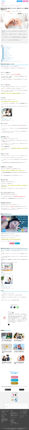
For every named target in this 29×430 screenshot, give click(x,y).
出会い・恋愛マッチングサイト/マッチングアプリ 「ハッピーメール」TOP (5, 412)
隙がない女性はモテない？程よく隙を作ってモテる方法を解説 (19, 340)
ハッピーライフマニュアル (4, 406)
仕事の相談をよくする (6, 52)
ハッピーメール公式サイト (12, 322)
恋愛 (8, 11)
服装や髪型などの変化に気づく (7, 58)
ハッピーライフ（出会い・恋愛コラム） (14, 424)
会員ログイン (2, 421)
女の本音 (14, 11)
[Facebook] (11, 307)
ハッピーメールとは (3, 413)
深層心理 (17, 11)
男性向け (20, 11)
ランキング (2, 405)
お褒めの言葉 (12, 421)
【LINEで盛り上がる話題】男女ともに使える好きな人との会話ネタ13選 (19, 351)
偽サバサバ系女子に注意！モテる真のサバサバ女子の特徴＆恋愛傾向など (6, 341)
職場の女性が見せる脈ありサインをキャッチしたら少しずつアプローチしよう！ (12, 61)
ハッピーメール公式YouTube (23, 413)
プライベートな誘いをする (6, 49)
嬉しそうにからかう (6, 51)
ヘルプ (2, 422)
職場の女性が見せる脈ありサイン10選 (7, 46)
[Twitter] (14, 307)
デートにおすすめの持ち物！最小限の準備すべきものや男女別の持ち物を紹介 (19, 363)
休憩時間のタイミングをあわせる (7, 55)
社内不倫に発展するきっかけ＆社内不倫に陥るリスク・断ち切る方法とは (7, 363)
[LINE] (18, 307)
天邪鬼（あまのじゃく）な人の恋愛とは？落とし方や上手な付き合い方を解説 (7, 352)
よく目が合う (5, 50)
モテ (11, 11)
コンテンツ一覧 (21, 416)
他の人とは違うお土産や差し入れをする (8, 57)
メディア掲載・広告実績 (13, 422)
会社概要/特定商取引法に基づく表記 (14, 413)
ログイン (14, 383)
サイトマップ (21, 417)
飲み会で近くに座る (6, 56)
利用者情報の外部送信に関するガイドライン (14, 415)
